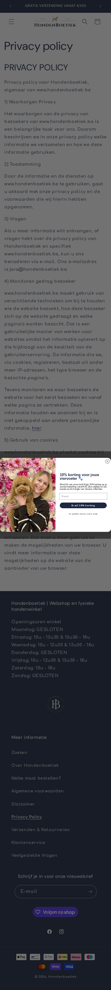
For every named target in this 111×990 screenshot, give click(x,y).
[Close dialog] (107, 461)
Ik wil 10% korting (83, 505)
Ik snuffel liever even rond (83, 514)
